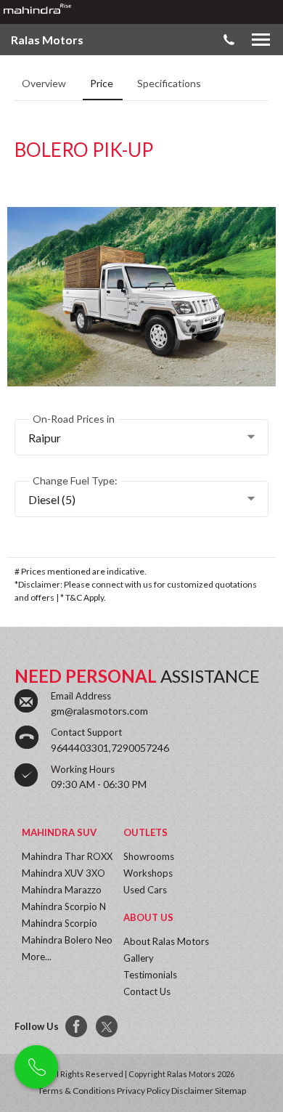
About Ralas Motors (166, 941)
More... (37, 956)
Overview (45, 83)
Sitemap (230, 1090)
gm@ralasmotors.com (99, 711)
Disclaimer (192, 1090)
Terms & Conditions (76, 1090)
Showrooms (148, 856)
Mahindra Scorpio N (64, 906)
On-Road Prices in (74, 419)
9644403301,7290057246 (110, 748)
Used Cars (145, 890)
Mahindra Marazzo (62, 890)
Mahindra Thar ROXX (67, 856)
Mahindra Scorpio (59, 923)
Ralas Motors (47, 39)
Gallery (138, 958)
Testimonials (150, 975)
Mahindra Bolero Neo (67, 940)
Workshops (148, 873)
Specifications (169, 83)
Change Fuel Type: (75, 480)
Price (102, 83)
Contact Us (147, 991)
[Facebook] (77, 1027)
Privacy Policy (143, 1090)
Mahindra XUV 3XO (63, 873)
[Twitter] (107, 1027)
